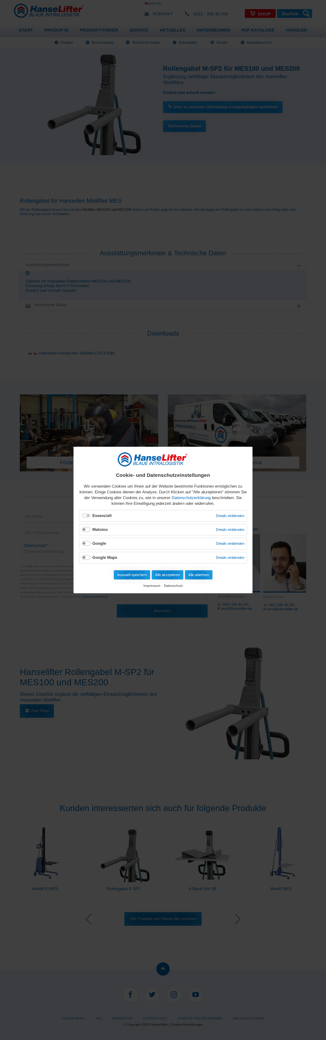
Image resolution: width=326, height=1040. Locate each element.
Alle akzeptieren (167, 575)
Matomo (100, 529)
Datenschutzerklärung (191, 497)
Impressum (151, 586)
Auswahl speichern (132, 575)
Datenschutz (173, 586)
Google (99, 543)
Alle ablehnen (198, 575)
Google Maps (104, 557)
